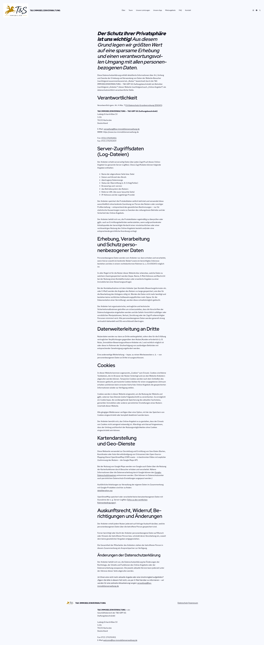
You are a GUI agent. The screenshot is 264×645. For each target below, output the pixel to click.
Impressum (193, 603)
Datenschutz (183, 603)
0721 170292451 (109, 138)
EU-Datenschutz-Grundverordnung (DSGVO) (143, 105)
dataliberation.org (104, 490)
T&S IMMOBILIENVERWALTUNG (45, 10)
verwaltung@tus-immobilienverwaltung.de (122, 129)
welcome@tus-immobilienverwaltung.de (120, 640)
